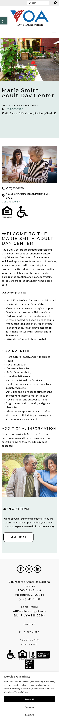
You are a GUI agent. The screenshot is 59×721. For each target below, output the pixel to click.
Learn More (18, 537)
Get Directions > (11, 201)
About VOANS (29, 640)
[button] (3, 20)
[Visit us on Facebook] (20, 569)
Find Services (29, 632)
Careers (29, 624)
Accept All (29, 699)
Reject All (29, 715)
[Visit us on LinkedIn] (37, 569)
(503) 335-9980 (14, 109)
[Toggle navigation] (4, 34)
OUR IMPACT (29, 644)
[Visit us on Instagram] (29, 569)
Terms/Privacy (21, 692)
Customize (29, 707)
